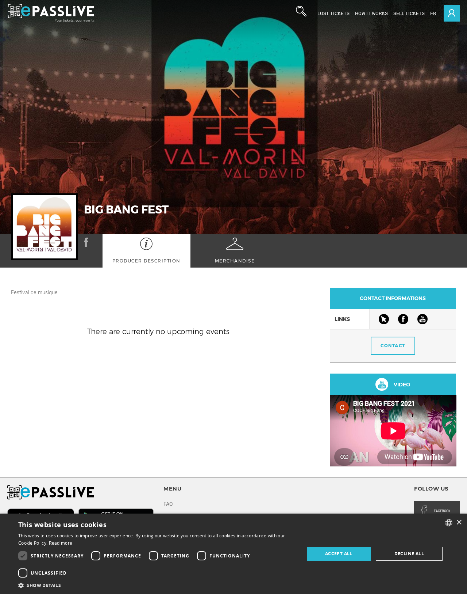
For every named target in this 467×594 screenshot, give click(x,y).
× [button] (459, 522)
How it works (371, 13)
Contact (393, 345)
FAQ (168, 504)
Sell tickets (409, 13)
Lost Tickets (333, 13)
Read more (61, 543)
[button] (157, 585)
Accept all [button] (338, 554)
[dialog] (233, 554)
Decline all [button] (409, 554)
